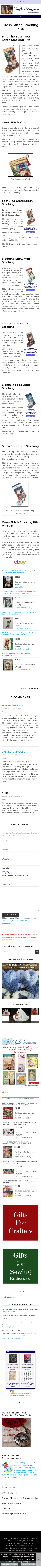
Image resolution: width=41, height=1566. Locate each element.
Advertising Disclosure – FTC (14, 1513)
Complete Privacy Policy (7, 1327)
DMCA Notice (30, 1546)
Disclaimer (21, 1546)
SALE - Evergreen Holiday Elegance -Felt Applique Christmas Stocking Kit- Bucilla (20, 634)
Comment (6, 884)
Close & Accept (28, 1564)
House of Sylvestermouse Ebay (20, 1098)
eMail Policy (8, 1548)
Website (5, 859)
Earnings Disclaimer (20, 1548)
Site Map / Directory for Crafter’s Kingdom (20, 1498)
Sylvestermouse (13, 752)
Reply (4, 712)
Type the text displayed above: (15, 875)
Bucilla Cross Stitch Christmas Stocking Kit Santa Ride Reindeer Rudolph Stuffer (20, 572)
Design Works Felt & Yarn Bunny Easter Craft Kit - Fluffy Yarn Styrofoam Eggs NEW (20, 1123)
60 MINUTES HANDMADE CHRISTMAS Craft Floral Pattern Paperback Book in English (19, 1104)
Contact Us (7, 1508)
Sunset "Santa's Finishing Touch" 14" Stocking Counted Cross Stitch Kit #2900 (19, 613)
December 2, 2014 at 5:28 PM (11, 708)
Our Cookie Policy (9, 1564)
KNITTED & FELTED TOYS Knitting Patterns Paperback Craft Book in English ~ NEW (17, 1143)
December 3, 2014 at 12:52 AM (12, 796)
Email (5, 849)
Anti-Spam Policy (12, 1546)
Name (5, 840)
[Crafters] (21, 1223)
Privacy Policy (13, 1550)
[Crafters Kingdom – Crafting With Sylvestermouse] (20, 9)
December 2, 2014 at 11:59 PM (12, 755)
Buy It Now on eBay (23, 587)
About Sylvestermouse (11, 1503)
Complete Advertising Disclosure (11, 1338)
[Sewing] (21, 1266)
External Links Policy (26, 1550)
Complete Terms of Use (8, 1311)
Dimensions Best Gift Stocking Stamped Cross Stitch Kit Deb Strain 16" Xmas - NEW (19, 592)
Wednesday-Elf (12, 705)
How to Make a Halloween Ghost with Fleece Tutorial (16, 1022)
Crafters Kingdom (9, 1493)
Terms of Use (32, 1548)
